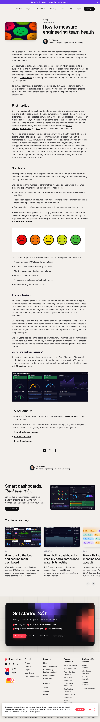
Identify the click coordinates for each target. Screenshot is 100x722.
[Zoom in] (50, 387)
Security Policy (78, 717)
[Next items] (93, 584)
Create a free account (74, 416)
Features (28, 666)
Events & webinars (50, 666)
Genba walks (26, 77)
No (90, 709)
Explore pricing (57, 636)
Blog (46, 20)
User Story (48, 551)
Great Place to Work (23, 221)
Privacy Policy (91, 717)
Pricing (53, 9)
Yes (78, 709)
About (45, 688)
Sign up (88, 9)
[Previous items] (88, 584)
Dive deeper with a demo (38, 636)
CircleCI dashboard (23, 441)
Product (19, 9)
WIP (29, 128)
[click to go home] (9, 8)
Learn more (11, 509)
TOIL (38, 128)
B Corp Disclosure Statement (29, 717)
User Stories (41, 9)
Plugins (28, 9)
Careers (46, 691)
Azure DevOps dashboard (26, 432)
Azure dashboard (70, 665)
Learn (61, 9)
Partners (46, 694)
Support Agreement (47, 717)
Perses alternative (88, 688)
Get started (19, 636)
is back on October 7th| (49, 2)
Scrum (23, 128)
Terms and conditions (63, 717)
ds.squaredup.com (32, 676)
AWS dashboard (70, 669)
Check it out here (24, 366)
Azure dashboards (22, 436)
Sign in (79, 9)
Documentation (48, 675)
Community (47, 679)
